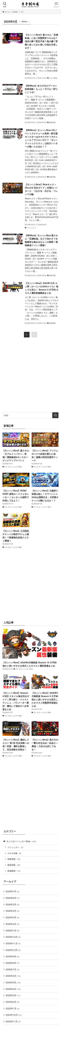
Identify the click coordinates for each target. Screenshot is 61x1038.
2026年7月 (12, 891)
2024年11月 (13, 1021)
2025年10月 (13, 949)
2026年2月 (12, 923)
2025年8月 (12, 962)
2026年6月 (12, 897)
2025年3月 (13, 995)
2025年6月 (13, 975)
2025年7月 (12, 969)
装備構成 (13, 870)
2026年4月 (12, 910)
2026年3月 (12, 917)
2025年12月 (13, 936)
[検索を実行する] (55, 415)
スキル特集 (14, 853)
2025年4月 (13, 988)
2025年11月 (13, 943)
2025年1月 (12, 1008)
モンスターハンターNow (21, 841)
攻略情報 (13, 859)
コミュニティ (15, 847)
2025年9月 (12, 956)
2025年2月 (12, 1001)
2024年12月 (14, 1014)
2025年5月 (13, 982)
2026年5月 (12, 904)
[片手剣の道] (30, 4)
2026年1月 (12, 930)
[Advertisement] (30, 377)
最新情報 (13, 865)
